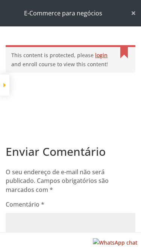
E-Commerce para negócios (63, 13)
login (101, 55)
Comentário (25, 204)
